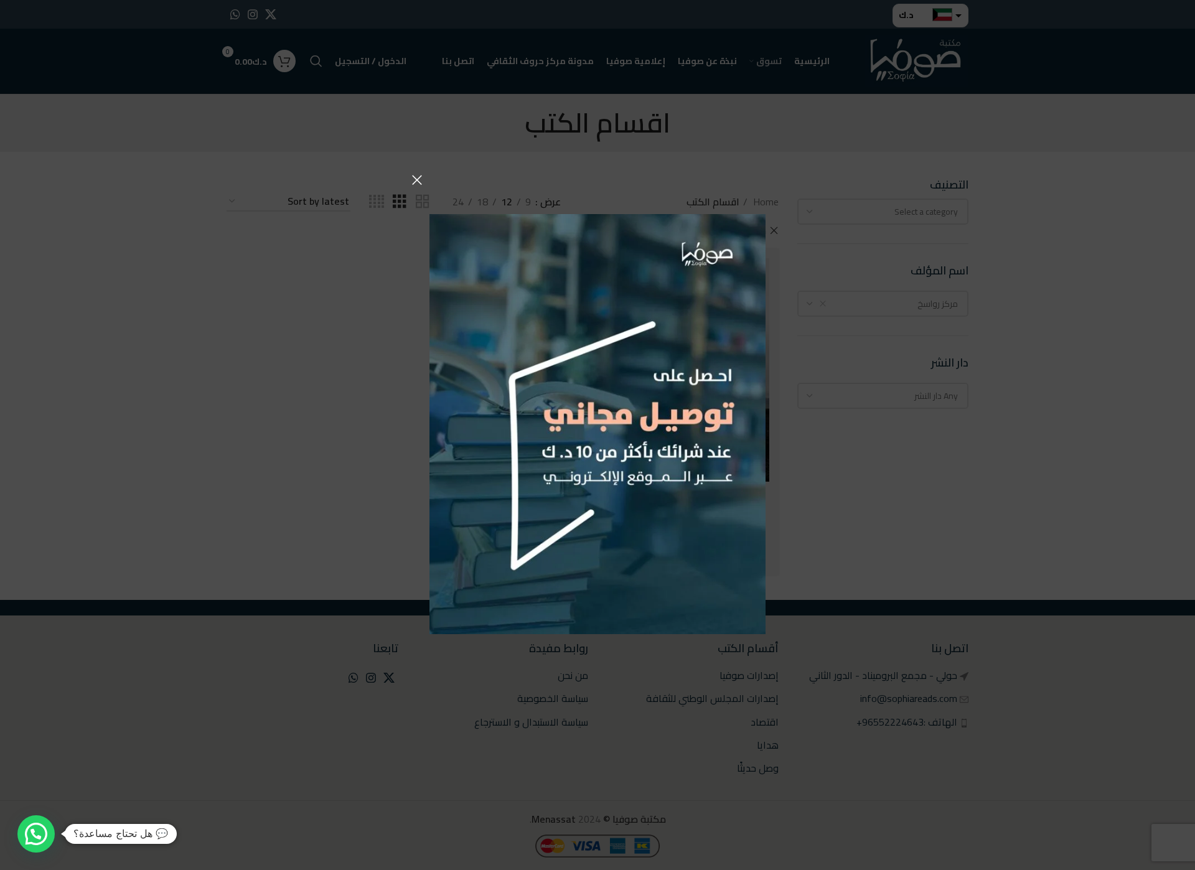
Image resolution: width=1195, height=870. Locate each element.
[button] (36, 834)
